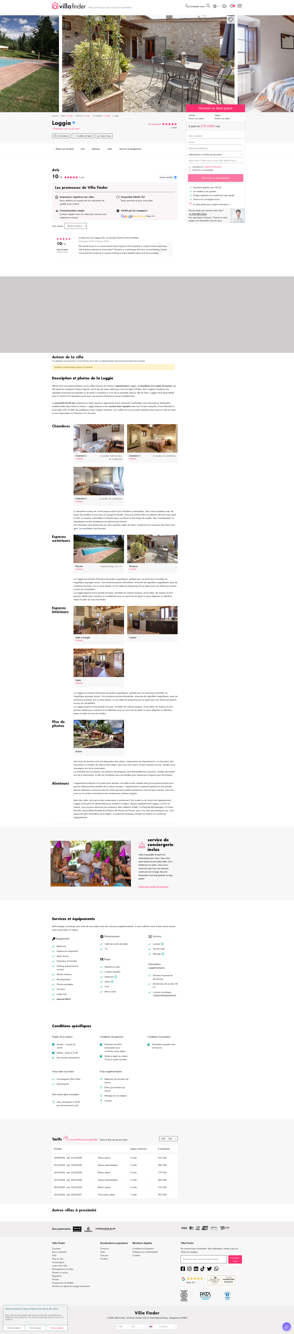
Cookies (136, 1255)
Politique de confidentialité (145, 1252)
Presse (55, 1279)
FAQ (54, 1255)
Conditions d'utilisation (143, 1248)
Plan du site (57, 1259)
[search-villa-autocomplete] (208, 6)
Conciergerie (58, 1262)
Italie (102, 1252)
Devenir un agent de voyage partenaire (71, 1286)
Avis (83, 149)
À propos (56, 1248)
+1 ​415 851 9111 (198, 214)
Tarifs (109, 149)
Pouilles (104, 1259)
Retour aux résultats (64, 149)
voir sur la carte (71, 128)
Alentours (96, 149)
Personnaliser (14, 1328)
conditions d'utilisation (212, 167)
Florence (58, 128)
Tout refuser (35, 1328)
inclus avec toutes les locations (153, 886)
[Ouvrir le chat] (286, 1326)
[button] (115, 378)
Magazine (57, 1276)
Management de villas (62, 1269)
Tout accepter (56, 1328)
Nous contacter (59, 1252)
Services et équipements (130, 149)
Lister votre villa (59, 1265)
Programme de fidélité (63, 1283)
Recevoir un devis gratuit (215, 178)
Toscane (104, 1255)
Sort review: (58, 226)
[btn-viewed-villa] (224, 6)
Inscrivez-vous (235, 1259)
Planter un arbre (60, 1272)
